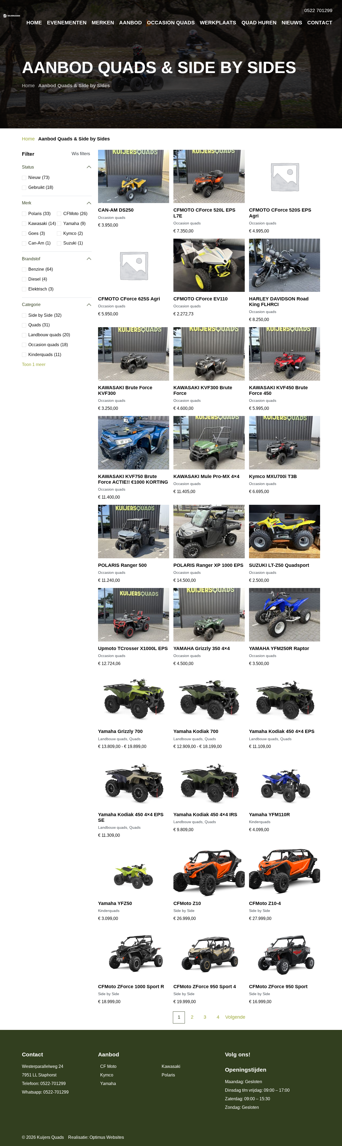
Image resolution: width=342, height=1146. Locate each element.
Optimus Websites (107, 1137)
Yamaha (108, 1083)
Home (28, 85)
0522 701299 (318, 10)
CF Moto (108, 1066)
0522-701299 (53, 1083)
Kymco (106, 1075)
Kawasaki (171, 1066)
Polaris (168, 1075)
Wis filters (81, 153)
